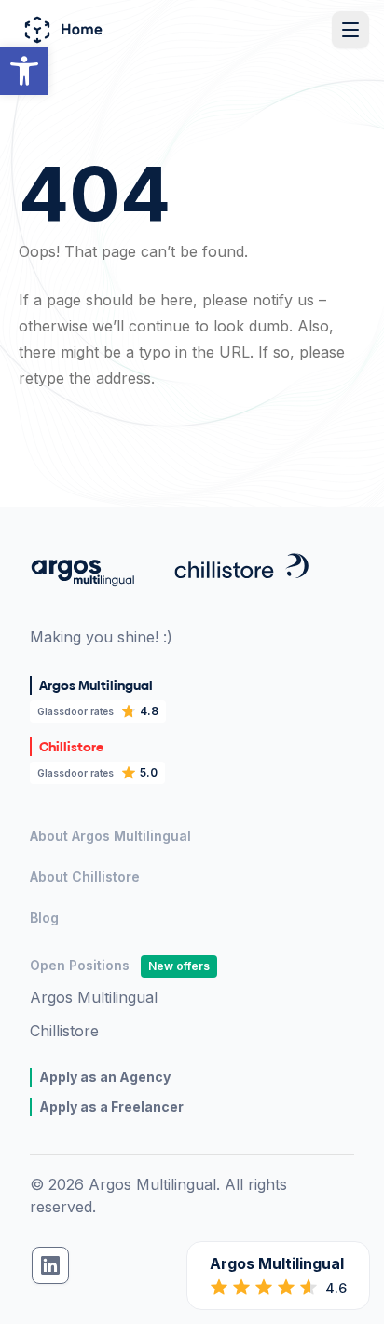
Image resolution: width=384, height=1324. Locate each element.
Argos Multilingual (94, 997)
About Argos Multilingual (110, 836)
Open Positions (120, 965)
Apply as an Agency (105, 1077)
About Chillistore (85, 877)
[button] (24, 71)
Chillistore (64, 1030)
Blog (44, 917)
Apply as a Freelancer (111, 1107)
